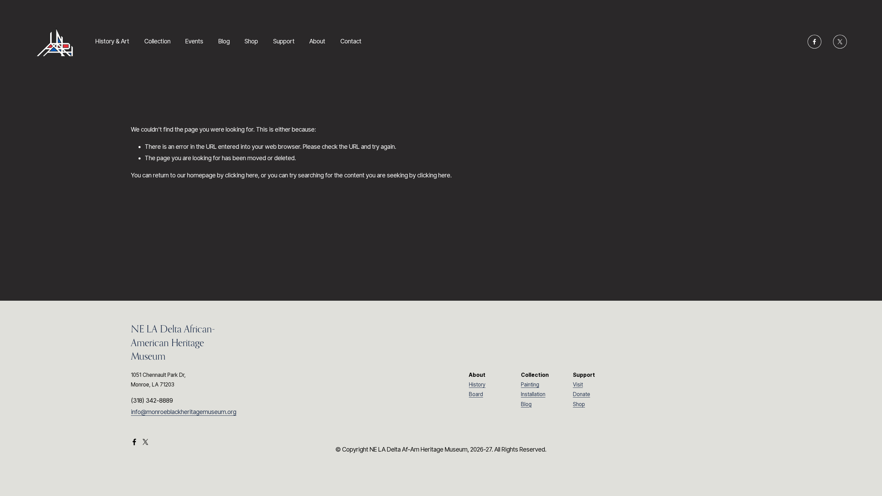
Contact (350, 41)
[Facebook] (814, 42)
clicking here (241, 175)
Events (194, 41)
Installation (533, 394)
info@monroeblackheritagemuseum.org (183, 411)
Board (476, 394)
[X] (840, 42)
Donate (581, 394)
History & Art (112, 41)
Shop (251, 41)
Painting (530, 384)
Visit (578, 384)
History (477, 384)
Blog (224, 41)
